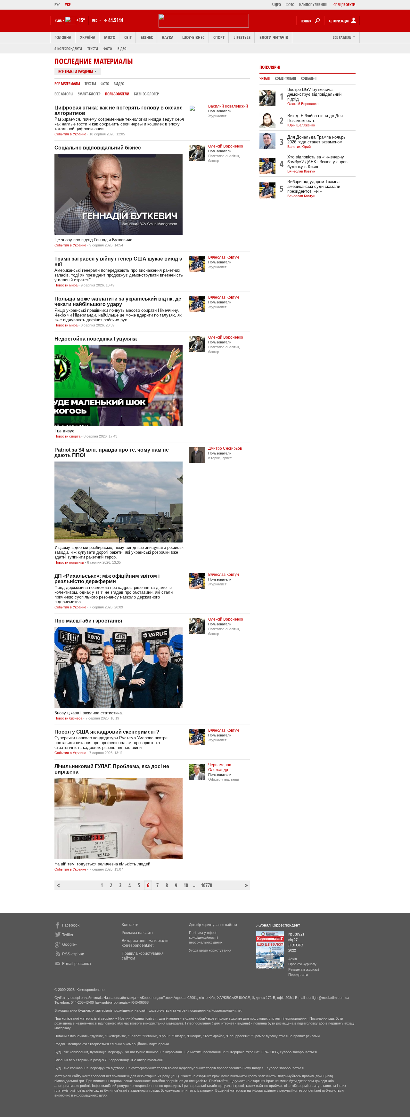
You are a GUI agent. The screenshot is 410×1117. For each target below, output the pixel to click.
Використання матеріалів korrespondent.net (145, 943)
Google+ (69, 944)
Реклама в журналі (303, 969)
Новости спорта (67, 436)
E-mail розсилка (76, 963)
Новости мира (66, 285)
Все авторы (63, 94)
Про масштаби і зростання (88, 620)
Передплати (298, 974)
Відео (122, 48)
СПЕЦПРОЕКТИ (344, 4)
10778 (204, 885)
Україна (87, 37)
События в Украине (70, 134)
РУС (57, 4)
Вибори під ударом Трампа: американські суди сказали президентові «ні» (314, 186)
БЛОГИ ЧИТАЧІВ (273, 37)
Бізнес (147, 37)
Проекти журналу (302, 964)
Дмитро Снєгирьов (225, 448)
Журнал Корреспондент (278, 925)
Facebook (70, 925)
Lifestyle (242, 37)
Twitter (67, 935)
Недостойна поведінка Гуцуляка (95, 339)
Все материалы (67, 83)
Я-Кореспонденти (68, 48)
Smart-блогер (89, 94)
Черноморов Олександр (219, 767)
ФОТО (290, 4)
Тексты (90, 83)
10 (186, 885)
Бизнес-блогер (146, 94)
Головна (62, 37)
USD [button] (95, 20)
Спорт (219, 37)
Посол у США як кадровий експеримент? (107, 732)
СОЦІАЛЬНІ (308, 78)
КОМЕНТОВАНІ (285, 78)
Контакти (130, 924)
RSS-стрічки (73, 954)
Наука (167, 37)
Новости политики (69, 562)
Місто (109, 37)
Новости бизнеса (68, 718)
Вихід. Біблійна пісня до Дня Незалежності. (315, 118)
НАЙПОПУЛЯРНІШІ (314, 4)
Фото (107, 48)
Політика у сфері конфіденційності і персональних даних (206, 937)
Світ (128, 37)
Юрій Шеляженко (301, 125)
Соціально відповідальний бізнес (97, 147)
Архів (292, 959)
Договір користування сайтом (213, 925)
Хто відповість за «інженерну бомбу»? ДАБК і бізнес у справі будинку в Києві (317, 162)
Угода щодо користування (210, 950)
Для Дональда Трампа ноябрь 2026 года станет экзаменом (316, 139)
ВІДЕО (276, 4)
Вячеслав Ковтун (223, 257)
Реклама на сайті (137, 932)
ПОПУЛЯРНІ (269, 67)
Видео (119, 83)
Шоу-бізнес (193, 37)
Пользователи (117, 94)
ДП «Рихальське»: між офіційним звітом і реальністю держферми (107, 578)
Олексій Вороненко (225, 146)
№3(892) (296, 934)
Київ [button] (58, 20)
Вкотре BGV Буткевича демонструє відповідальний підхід (314, 94)
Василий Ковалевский (228, 106)
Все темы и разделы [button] (76, 71)
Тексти (92, 48)
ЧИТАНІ (264, 78)
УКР (68, 4)
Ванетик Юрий (299, 147)
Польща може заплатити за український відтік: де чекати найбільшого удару (117, 301)
